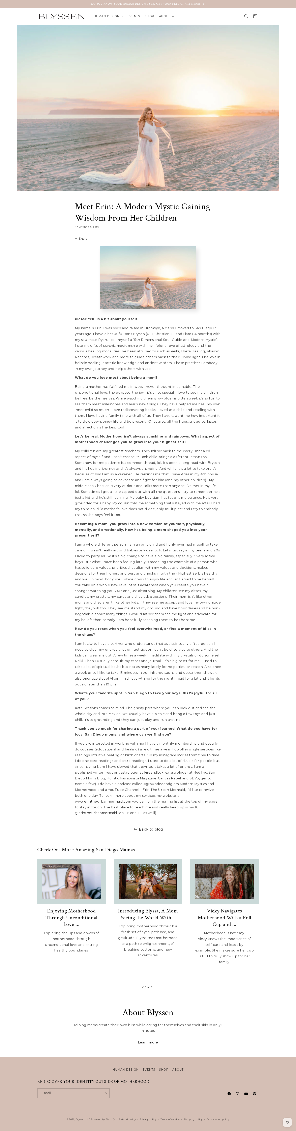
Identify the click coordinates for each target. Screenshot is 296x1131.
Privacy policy (148, 1119)
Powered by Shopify (103, 1119)
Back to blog (151, 829)
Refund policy (127, 1119)
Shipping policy (193, 1119)
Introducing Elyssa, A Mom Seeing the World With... (148, 914)
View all (148, 987)
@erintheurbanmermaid (96, 813)
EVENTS (149, 1069)
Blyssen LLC (83, 1119)
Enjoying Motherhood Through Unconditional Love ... (71, 918)
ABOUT (177, 1069)
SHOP (163, 1069)
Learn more (148, 1042)
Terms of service (170, 1119)
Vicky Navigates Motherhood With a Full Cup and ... (224, 918)
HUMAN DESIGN (126, 1069)
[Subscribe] (105, 1093)
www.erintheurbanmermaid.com (103, 801)
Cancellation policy (218, 1119)
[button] (108, 16)
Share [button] (83, 238)
